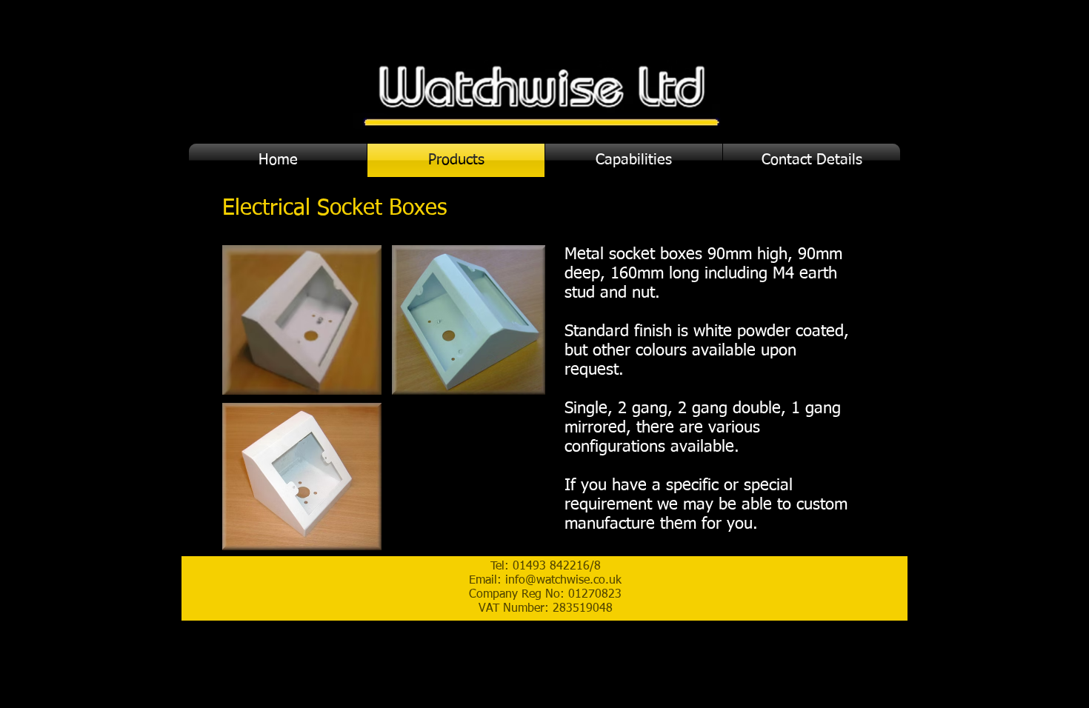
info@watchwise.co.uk (563, 581)
